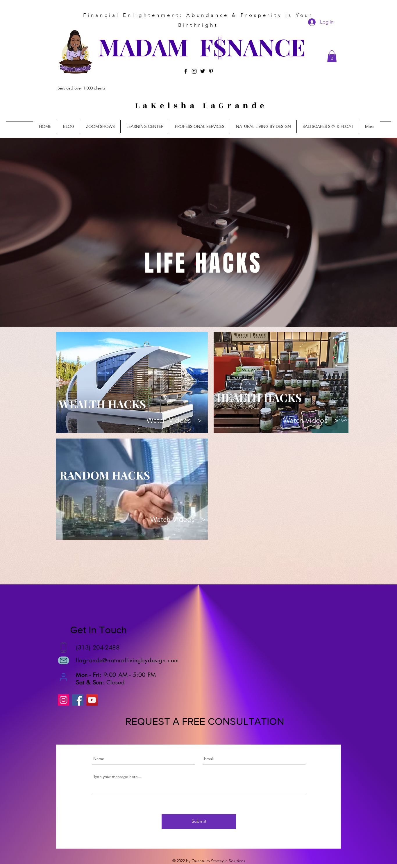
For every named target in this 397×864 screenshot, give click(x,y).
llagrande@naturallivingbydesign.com (127, 660)
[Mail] (63, 660)
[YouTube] (92, 700)
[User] (63, 677)
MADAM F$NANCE (201, 46)
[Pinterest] (211, 71)
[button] (332, 56)
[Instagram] (194, 71)
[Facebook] (186, 71)
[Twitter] (202, 71)
